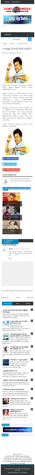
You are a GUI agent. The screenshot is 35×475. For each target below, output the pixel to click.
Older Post (30, 297)
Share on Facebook (12, 158)
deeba (11, 249)
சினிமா (19, 52)
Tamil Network (23, 472)
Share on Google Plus (13, 169)
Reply (10, 258)
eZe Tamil (15, 2)
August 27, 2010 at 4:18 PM (22, 249)
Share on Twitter (11, 164)
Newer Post (5, 297)
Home (7, 2)
